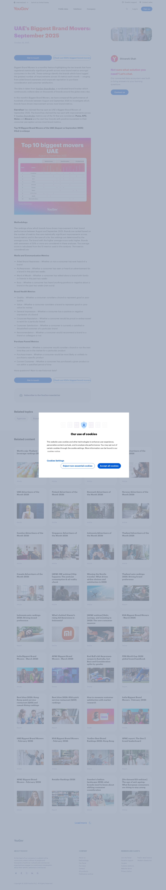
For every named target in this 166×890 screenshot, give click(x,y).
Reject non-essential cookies (77, 466)
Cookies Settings (55, 461)
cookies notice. (53, 451)
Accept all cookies (109, 466)
